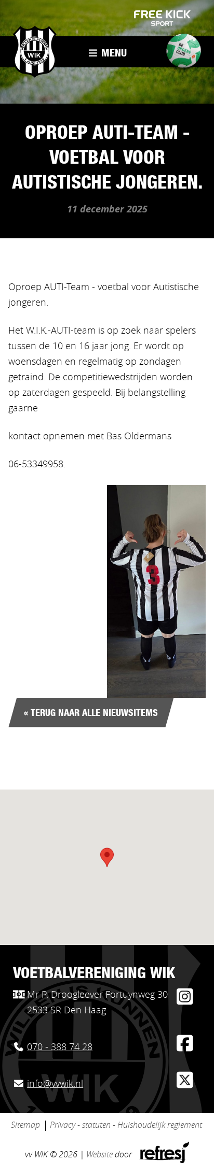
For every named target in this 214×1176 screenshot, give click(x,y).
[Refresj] (163, 1160)
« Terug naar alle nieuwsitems (91, 714)
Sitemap (25, 1125)
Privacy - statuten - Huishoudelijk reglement (126, 1125)
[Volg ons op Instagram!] (184, 1001)
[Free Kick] (162, 18)
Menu (113, 54)
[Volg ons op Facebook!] (184, 1047)
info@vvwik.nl (55, 1084)
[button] (107, 857)
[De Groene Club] (180, 54)
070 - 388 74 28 (59, 1047)
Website (99, 1155)
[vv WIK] (35, 52)
